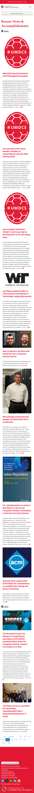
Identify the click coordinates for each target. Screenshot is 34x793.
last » (9, 743)
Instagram (11, 780)
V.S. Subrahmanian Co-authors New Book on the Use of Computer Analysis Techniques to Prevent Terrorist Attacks (17, 509)
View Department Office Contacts (10, 763)
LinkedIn (15, 780)
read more (18, 107)
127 (29, 736)
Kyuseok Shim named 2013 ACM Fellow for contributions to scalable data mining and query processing (16, 584)
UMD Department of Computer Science (14, 7)
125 (21, 736)
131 (16, 740)
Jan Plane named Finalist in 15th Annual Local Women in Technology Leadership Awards (17, 294)
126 (25, 736)
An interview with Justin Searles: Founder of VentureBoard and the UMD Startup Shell (15, 152)
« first (4, 736)
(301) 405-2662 (13, 777)
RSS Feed (19, 780)
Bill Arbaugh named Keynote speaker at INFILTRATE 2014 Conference (16, 419)
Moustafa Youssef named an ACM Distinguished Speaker (15, 74)
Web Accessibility (6, 784)
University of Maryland (17, 2)
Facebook (2, 780)
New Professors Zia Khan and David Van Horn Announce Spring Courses (16, 354)
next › (4, 743)
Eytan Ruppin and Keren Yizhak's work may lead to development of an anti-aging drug (16, 233)
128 (3, 740)
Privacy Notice (16, 784)
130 (12, 740)
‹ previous (11, 736)
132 (20, 740)
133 (25, 740)
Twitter (6, 780)
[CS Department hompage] (17, 788)
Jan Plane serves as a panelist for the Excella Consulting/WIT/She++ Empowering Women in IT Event (16, 711)
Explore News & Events (17, 13)
